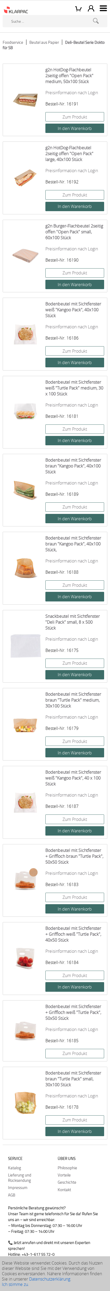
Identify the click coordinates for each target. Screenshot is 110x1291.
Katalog (14, 1167)
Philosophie (67, 1167)
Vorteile (64, 1175)
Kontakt (64, 1189)
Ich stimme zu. (15, 1284)
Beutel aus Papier (44, 42)
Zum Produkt (74, 117)
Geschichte (67, 1182)
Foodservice (13, 42)
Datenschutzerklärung (49, 1279)
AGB (11, 1195)
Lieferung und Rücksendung (19, 1177)
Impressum (18, 1187)
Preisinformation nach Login (71, 93)
